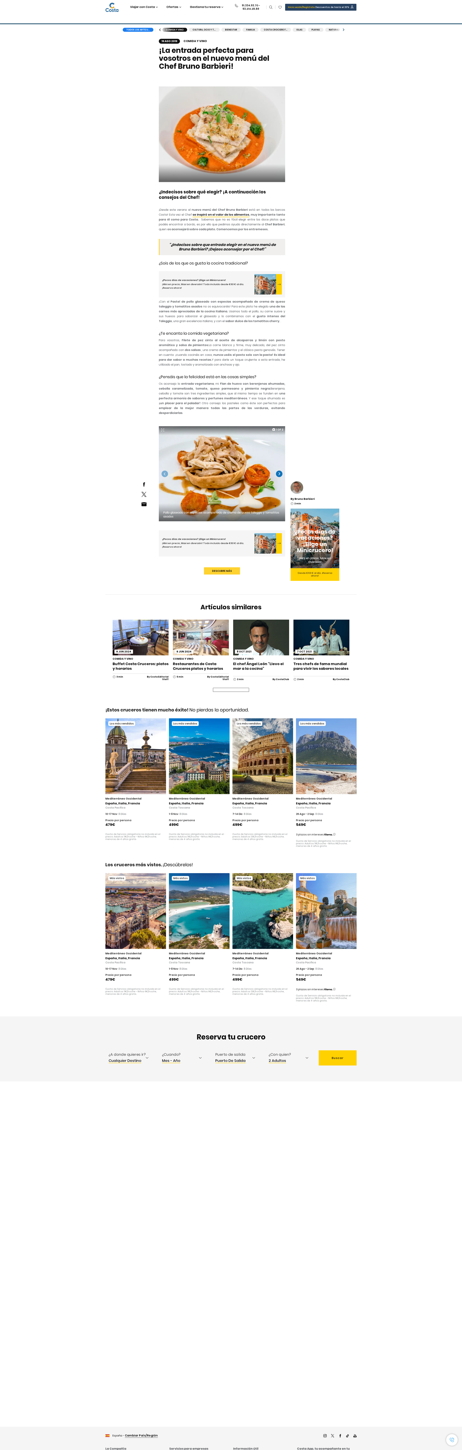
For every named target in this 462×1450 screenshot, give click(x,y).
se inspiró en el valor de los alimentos (221, 215)
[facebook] (144, 484)
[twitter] (144, 494)
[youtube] (355, 1436)
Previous (165, 474)
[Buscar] (270, 7)
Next (279, 474)
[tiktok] (347, 1436)
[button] (280, 7)
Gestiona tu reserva (205, 7)
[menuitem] (132, 1058)
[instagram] (325, 1436)
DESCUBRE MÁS (222, 571)
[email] (144, 504)
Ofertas (172, 7)
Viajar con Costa (142, 7)
